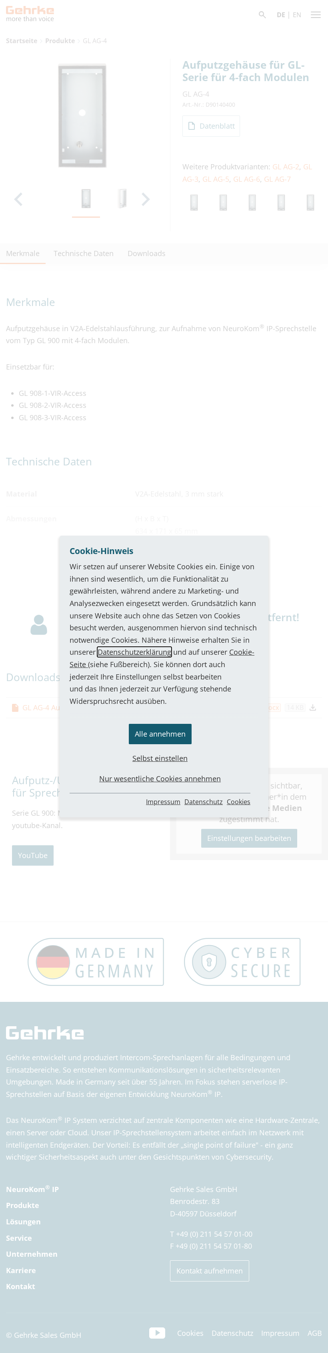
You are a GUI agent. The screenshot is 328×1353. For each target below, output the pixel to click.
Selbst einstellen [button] (160, 758)
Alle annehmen (160, 734)
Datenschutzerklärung (134, 652)
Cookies (238, 801)
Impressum (163, 801)
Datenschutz (203, 801)
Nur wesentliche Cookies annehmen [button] (160, 778)
